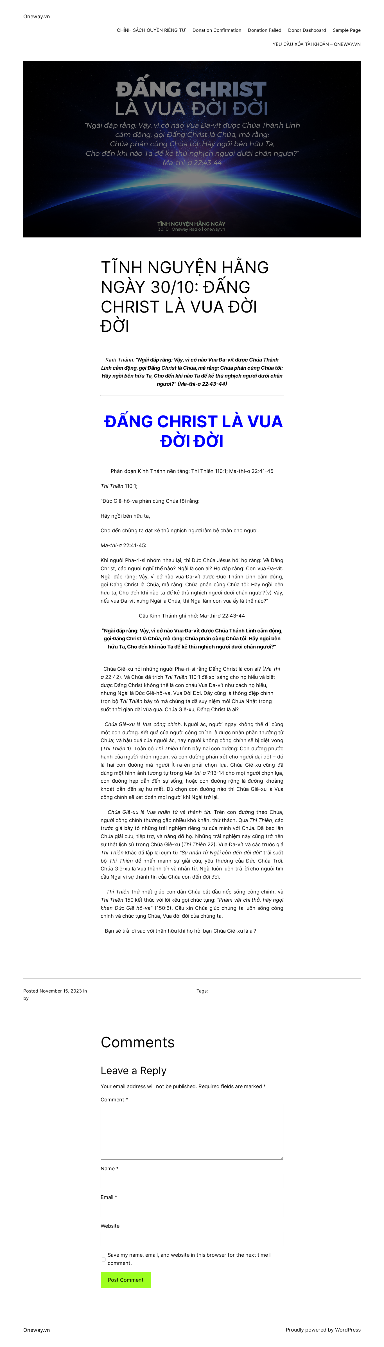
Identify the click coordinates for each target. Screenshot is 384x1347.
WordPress (348, 1330)
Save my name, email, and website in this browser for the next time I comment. (189, 1259)
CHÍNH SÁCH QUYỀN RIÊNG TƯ (151, 30)
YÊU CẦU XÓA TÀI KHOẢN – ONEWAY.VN (317, 44)
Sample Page (347, 30)
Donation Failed (264, 30)
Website (110, 1226)
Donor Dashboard (307, 30)
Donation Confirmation (217, 30)
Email (109, 1197)
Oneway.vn (36, 16)
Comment (114, 1100)
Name (110, 1168)
